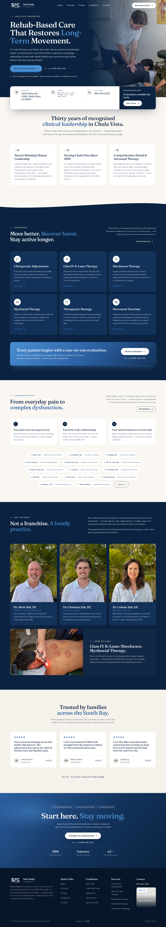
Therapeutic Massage (120, 908)
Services (70, 5)
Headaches (91, 893)
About (60, 5)
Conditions (93, 5)
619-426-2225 (59, 68)
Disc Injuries (91, 898)
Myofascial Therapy (119, 904)
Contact (106, 5)
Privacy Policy (150, 921)
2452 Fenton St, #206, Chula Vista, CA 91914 (31, 96)
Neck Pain (90, 884)
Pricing (81, 5)
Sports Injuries (92, 902)
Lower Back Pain (93, 888)
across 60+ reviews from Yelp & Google (83, 777)
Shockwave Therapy (119, 899)
